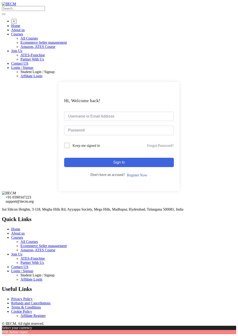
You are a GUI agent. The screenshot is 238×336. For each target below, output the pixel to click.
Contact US (19, 63)
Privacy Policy (22, 299)
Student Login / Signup (37, 72)
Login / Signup (22, 68)
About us (18, 30)
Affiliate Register (33, 316)
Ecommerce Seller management (43, 42)
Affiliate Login (31, 76)
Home (15, 26)
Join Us (16, 51)
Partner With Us (32, 59)
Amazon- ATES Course (37, 47)
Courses (17, 34)
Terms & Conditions (26, 307)
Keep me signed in (86, 146)
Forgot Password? (160, 146)
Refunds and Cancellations (30, 303)
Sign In (119, 162)
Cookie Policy (21, 311)
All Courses (29, 38)
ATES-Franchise (32, 55)
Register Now (137, 175)
